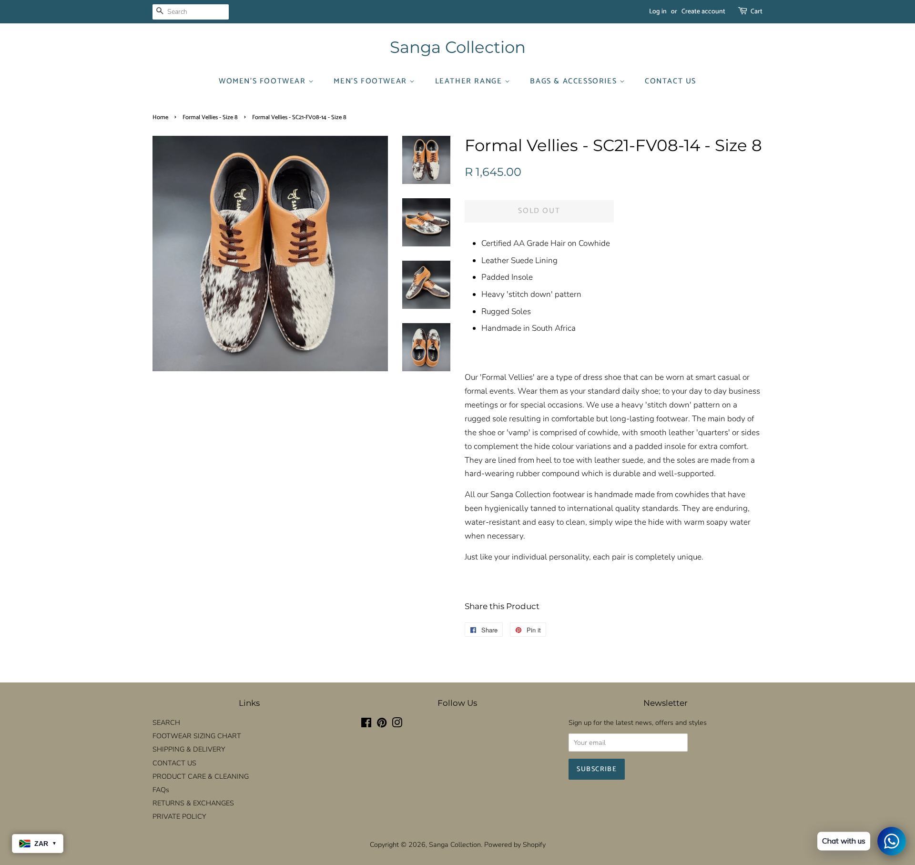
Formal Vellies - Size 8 (210, 117)
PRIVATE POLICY (179, 816)
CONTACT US (670, 81)
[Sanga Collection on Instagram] (397, 724)
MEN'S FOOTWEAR (371, 81)
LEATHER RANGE (470, 81)
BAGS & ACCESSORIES (574, 81)
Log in (658, 11)
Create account (703, 11)
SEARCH (166, 722)
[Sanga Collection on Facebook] (366, 724)
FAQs (160, 789)
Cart (756, 11)
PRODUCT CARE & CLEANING (200, 776)
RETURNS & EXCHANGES (193, 803)
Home (160, 117)
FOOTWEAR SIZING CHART (196, 736)
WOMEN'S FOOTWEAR (263, 81)
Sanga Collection (458, 47)
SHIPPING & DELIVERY (188, 749)
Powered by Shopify (515, 844)
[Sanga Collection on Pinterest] (381, 724)
